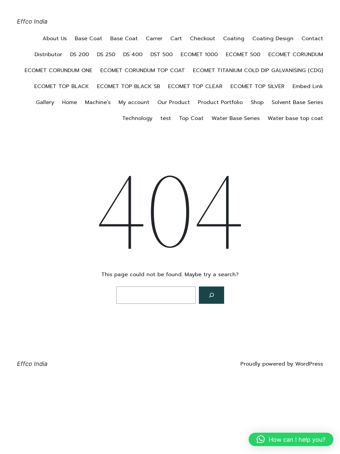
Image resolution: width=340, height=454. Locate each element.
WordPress (309, 364)
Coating (233, 39)
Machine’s (98, 102)
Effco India (32, 21)
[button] (291, 439)
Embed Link (308, 86)
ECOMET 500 (243, 54)
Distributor (48, 54)
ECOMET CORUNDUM (295, 54)
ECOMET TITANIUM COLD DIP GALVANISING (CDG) (258, 70)
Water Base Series (236, 118)
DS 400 (132, 54)
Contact (312, 39)
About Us (54, 39)
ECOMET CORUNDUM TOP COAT (142, 70)
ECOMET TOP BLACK (61, 86)
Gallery (45, 102)
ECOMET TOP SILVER (257, 86)
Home (69, 102)
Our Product (173, 102)
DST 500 (161, 54)
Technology (137, 118)
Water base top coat (295, 118)
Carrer (154, 39)
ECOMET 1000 (199, 54)
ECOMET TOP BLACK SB (128, 86)
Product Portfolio (220, 102)
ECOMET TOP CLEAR (195, 86)
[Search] (211, 295)
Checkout (202, 39)
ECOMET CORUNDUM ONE (58, 70)
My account (134, 102)
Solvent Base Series (297, 102)
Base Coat (88, 39)
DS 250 (106, 54)
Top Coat (191, 118)
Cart (176, 39)
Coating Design (273, 39)
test (165, 118)
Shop (257, 102)
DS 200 (79, 54)
